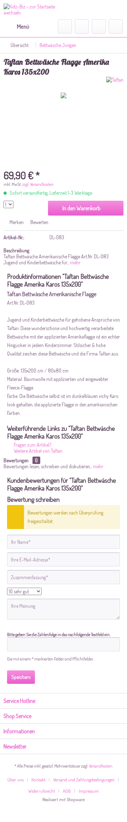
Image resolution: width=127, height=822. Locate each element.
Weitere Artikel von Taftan (37, 451)
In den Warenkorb (81, 208)
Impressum (89, 791)
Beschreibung (16, 250)
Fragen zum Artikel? (32, 445)
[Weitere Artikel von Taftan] (114, 83)
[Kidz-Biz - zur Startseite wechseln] (34, 10)
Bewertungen (16, 460)
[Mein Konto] (99, 26)
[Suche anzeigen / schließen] (65, 26)
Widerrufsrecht (41, 791)
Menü (23, 26)
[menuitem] (16, 26)
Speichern (21, 677)
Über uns (15, 779)
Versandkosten (101, 766)
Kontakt (38, 779)
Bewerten (38, 222)
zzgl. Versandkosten (38, 184)
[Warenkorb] (116, 26)
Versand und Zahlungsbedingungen (84, 779)
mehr (74, 262)
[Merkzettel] (82, 26)
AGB (67, 791)
